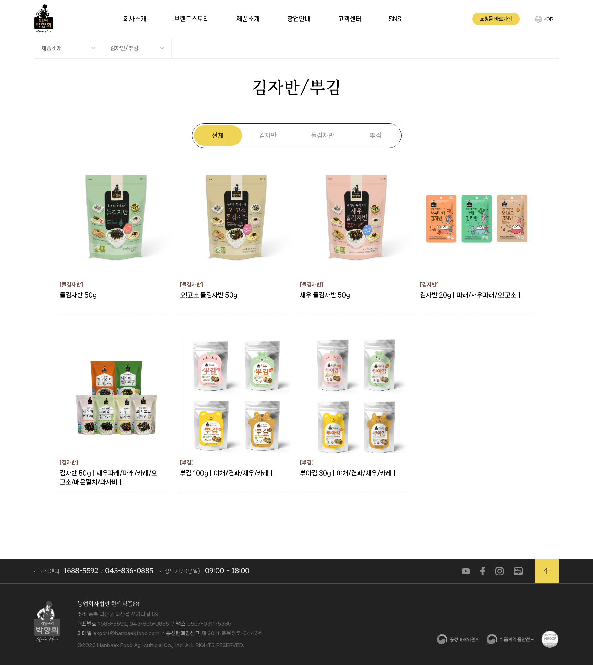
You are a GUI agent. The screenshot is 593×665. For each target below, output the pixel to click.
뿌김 (375, 135)
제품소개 (51, 48)
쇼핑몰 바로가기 (496, 19)
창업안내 (299, 18)
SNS (395, 18)
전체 (218, 135)
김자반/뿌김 (124, 48)
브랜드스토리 (191, 18)
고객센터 (349, 18)
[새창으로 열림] (465, 571)
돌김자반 (322, 135)
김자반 (268, 135)
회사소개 (135, 18)
